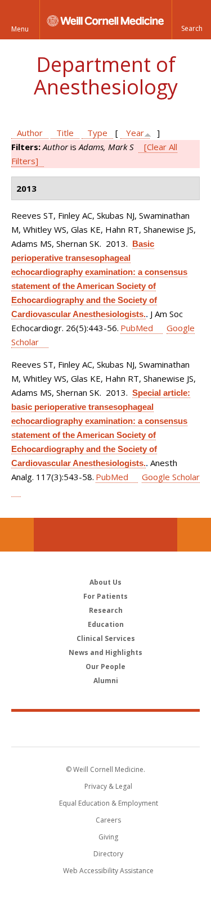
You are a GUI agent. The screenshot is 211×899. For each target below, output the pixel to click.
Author (30, 132)
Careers (108, 820)
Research (106, 610)
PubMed (136, 327)
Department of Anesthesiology (106, 76)
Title (65, 132)
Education (106, 624)
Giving (108, 837)
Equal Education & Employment (108, 803)
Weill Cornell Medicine (105, 728)
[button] (191, 19)
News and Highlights (105, 652)
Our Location (17, 535)
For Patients (105, 596)
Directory (108, 854)
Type (97, 132)
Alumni (105, 680)
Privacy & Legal (108, 786)
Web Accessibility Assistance (108, 870)
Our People (105, 666)
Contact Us (194, 535)
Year (135, 132)
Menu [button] (20, 29)
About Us (105, 582)
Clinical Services (106, 638)
